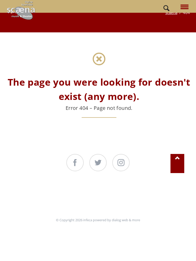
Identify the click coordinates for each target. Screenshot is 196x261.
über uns (167, 191)
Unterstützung (127, 191)
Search (166, 8)
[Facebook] (75, 162)
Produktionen (81, 191)
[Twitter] (98, 162)
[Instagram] (121, 162)
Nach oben (177, 163)
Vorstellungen (35, 191)
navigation (184, 7)
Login (98, 203)
